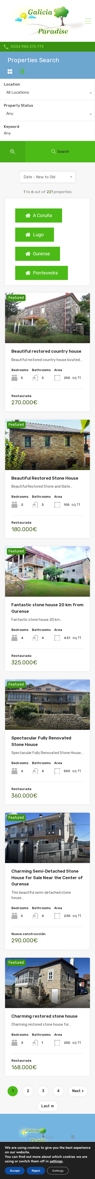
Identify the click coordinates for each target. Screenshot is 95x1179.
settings (56, 1161)
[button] (72, 1136)
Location (12, 84)
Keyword (11, 127)
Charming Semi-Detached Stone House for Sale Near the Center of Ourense (47, 877)
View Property (47, 333)
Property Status (18, 105)
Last (45, 1106)
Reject (36, 1171)
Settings (58, 1171)
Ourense (41, 254)
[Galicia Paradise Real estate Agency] (48, 35)
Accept (15, 1171)
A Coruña (42, 215)
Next (76, 1091)
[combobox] (47, 94)
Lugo (38, 234)
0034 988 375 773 (27, 47)
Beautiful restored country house (46, 351)
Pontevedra (45, 273)
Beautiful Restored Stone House (44, 478)
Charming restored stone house (44, 1016)
